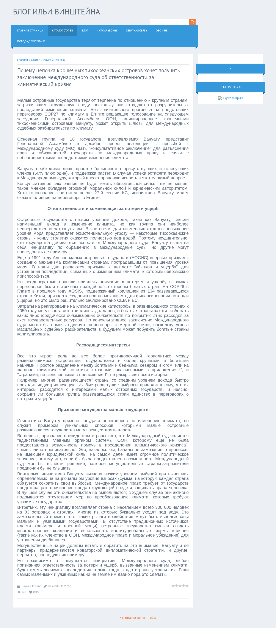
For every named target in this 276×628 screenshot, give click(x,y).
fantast (52, 586)
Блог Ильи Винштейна (56, 11)
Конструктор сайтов (133, 617)
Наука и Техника (54, 59)
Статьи (35, 59)
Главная (22, 59)
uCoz (153, 617)
